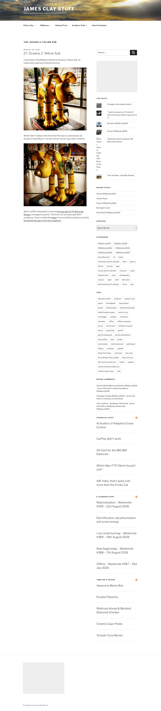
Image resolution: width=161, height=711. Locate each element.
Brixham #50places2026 (117, 123)
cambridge (102, 317)
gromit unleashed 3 (123, 335)
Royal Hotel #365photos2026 (108, 212)
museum (123, 271)
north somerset (117, 344)
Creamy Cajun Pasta (109, 623)
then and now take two (107, 362)
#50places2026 (120, 243)
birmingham (111, 303)
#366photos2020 (105, 252)
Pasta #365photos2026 (106, 194)
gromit (120, 330)
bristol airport (111, 308)
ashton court (130, 299)
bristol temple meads (106, 312)
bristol (100, 308)
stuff (117, 280)
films (125, 262)
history (100, 266)
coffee (111, 321)
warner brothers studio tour (109, 366)
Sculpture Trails (78, 25)
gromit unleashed (105, 335)
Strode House (101, 198)
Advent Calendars (99, 25)
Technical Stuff (105, 418)
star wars (129, 353)
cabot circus (123, 312)
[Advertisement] (116, 76)
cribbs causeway (124, 321)
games (132, 262)
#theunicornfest (104, 299)
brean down (124, 303)
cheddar (113, 317)
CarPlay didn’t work (108, 438)
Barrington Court (103, 208)
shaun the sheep (104, 353)
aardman (117, 299)
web (132, 284)
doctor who (110, 326)
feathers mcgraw (125, 326)
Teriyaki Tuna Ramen (109, 635)
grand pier (110, 330)
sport (109, 280)
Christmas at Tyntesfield (113, 399)
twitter (122, 362)
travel (124, 284)
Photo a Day (28, 25)
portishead (131, 344)
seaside (120, 348)
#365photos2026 (122, 248)
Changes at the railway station (119, 104)
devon (100, 326)
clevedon (101, 321)
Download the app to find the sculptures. (42, 220)
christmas (124, 317)
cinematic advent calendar (108, 262)
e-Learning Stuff (105, 497)
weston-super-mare (106, 371)
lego (117, 266)
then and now (127, 357)
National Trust (61, 25)
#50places (44, 25)
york (118, 371)
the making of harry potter (108, 357)
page (54, 217)
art (114, 257)
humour (110, 266)
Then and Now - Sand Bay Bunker (120, 175)
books (120, 257)
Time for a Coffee (105, 580)
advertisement (104, 257)
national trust (103, 275)
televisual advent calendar (108, 284)
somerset (118, 353)
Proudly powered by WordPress (35, 705)
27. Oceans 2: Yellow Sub (42, 53)
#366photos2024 (123, 252)
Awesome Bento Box (109, 585)
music (132, 271)
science (101, 280)
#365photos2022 (105, 248)
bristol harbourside (127, 308)
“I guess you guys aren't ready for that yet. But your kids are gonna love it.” (122, 115)
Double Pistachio (107, 597)
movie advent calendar (107, 271)
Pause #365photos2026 (117, 131)
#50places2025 (104, 243)
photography (124, 275)
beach (100, 303)
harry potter (102, 339)
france (100, 330)
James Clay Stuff (49, 9)
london (120, 339)
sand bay (110, 348)
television (126, 280)
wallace (131, 362)
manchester (103, 344)
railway (101, 348)
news (114, 275)
